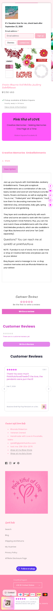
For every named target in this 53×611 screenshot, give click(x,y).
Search (8, 529)
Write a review (26, 311)
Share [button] (7, 161)
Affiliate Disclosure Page (16, 558)
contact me (24, 43)
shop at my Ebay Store (21, 450)
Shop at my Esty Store (21, 453)
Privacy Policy (11, 552)
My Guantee (10, 546)
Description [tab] (10, 169)
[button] (26, 344)
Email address (12, 31)
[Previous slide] (4, 388)
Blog (7, 535)
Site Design (33, 604)
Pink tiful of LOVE (18, 604)
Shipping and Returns (14, 541)
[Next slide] (48, 388)
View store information (16, 107)
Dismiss (10, 43)
